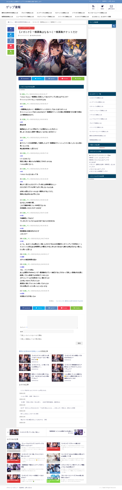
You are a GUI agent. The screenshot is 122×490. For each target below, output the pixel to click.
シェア (10, 30)
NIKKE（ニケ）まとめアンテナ (99, 157)
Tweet (10, 36)
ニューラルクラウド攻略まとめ (25, 16)
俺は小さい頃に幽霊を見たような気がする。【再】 (34, 419)
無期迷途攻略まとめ (7, 16)
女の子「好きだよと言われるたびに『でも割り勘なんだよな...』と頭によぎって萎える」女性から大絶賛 (48, 408)
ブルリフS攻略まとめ (27, 12)
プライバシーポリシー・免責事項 (98, 1)
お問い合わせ (112, 1)
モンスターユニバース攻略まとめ (97, 12)
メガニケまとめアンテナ (97, 169)
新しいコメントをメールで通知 (32, 335)
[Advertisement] (102, 60)
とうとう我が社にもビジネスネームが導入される (33, 390)
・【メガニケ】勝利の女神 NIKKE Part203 (68, 301)
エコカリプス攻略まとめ (82, 16)
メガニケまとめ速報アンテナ (98, 171)
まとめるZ (92, 162)
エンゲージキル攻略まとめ (44, 12)
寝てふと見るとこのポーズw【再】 (30, 413)
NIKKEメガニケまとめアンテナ (99, 160)
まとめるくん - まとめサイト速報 (101, 16)
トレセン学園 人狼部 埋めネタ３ (30, 396)
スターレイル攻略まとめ (62, 12)
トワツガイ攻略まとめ (78, 12)
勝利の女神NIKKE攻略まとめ (10, 12)
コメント (24, 327)
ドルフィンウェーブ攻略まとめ (46, 16)
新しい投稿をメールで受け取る (32, 339)
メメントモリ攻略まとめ (65, 16)
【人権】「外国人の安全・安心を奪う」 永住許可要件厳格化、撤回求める (40, 402)
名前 (21, 331)
